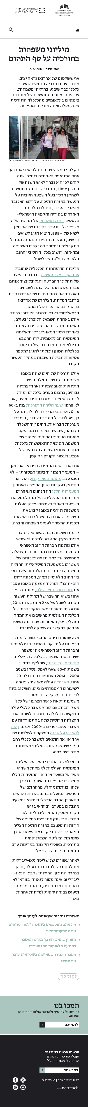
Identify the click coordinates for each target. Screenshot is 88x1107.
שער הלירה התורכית (44, 405)
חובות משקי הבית (63, 663)
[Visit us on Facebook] (15, 1081)
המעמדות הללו (65, 491)
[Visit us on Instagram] (22, 1089)
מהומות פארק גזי (46, 479)
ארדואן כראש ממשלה (60, 275)
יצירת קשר (48, 1080)
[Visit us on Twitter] (22, 1081)
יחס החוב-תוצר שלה (54, 590)
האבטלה (61, 682)
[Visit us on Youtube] (15, 1089)
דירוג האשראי (51, 220)
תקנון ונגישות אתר (68, 1080)
